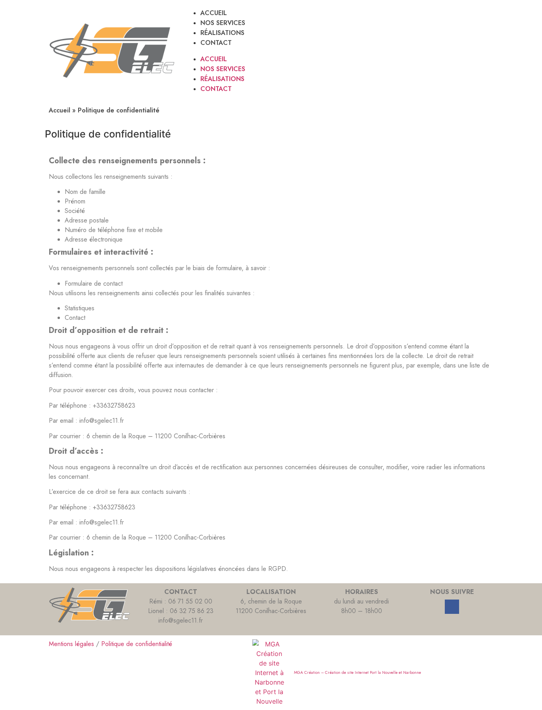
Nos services (222, 22)
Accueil (213, 12)
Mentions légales (71, 643)
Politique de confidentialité (136, 643)
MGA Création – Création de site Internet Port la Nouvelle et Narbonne (357, 672)
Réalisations (222, 32)
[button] (339, 51)
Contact (216, 42)
